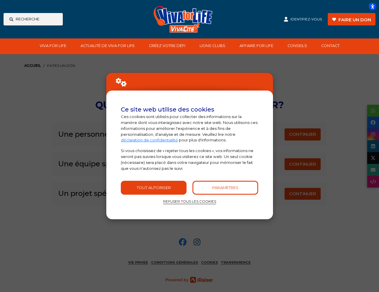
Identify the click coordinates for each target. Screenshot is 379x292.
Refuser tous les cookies (189, 201)
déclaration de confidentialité (149, 140)
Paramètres (225, 187)
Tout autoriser (154, 187)
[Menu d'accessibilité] (372, 6)
